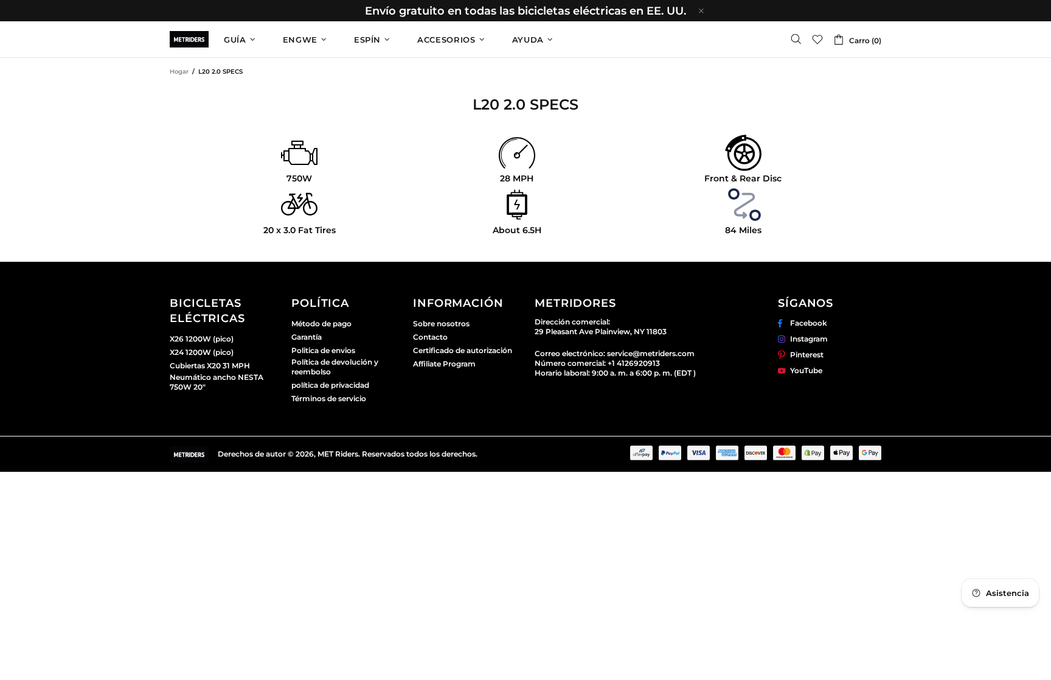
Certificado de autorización (462, 350)
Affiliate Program (444, 363)
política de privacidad (330, 385)
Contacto (430, 337)
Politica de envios (323, 350)
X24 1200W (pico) (202, 352)
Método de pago (321, 323)
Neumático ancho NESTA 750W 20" (216, 382)
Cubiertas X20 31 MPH (210, 365)
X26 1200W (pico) (202, 338)
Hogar (179, 71)
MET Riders (189, 39)
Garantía (306, 337)
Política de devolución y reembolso (334, 366)
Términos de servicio (328, 398)
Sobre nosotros (441, 323)
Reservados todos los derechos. (419, 453)
